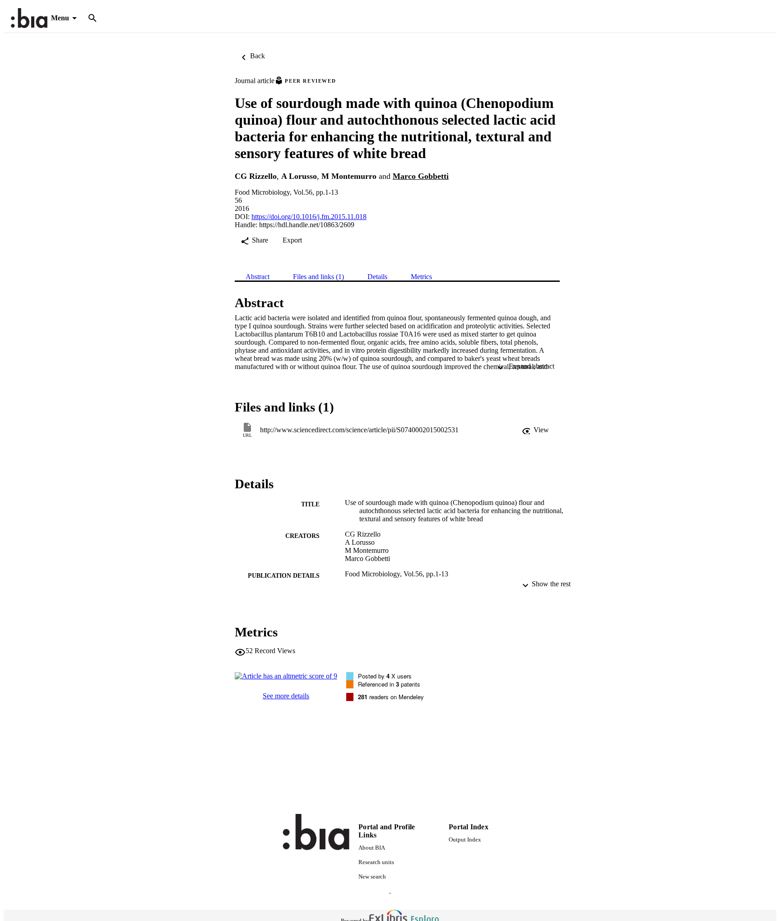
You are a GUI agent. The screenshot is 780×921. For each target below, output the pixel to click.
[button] (535, 430)
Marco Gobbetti (421, 176)
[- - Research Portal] (29, 18)
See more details (286, 696)
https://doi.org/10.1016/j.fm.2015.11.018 (309, 216)
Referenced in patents (389, 684)
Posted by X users (385, 676)
